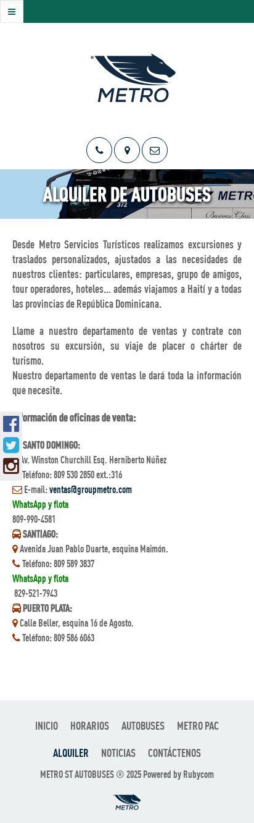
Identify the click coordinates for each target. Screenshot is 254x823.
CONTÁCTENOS (174, 752)
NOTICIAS (118, 752)
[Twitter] (11, 445)
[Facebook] (11, 424)
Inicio (46, 725)
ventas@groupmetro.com (90, 489)
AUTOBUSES (143, 725)
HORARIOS (89, 725)
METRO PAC (198, 725)
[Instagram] (11, 466)
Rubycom (198, 774)
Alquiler (71, 752)
